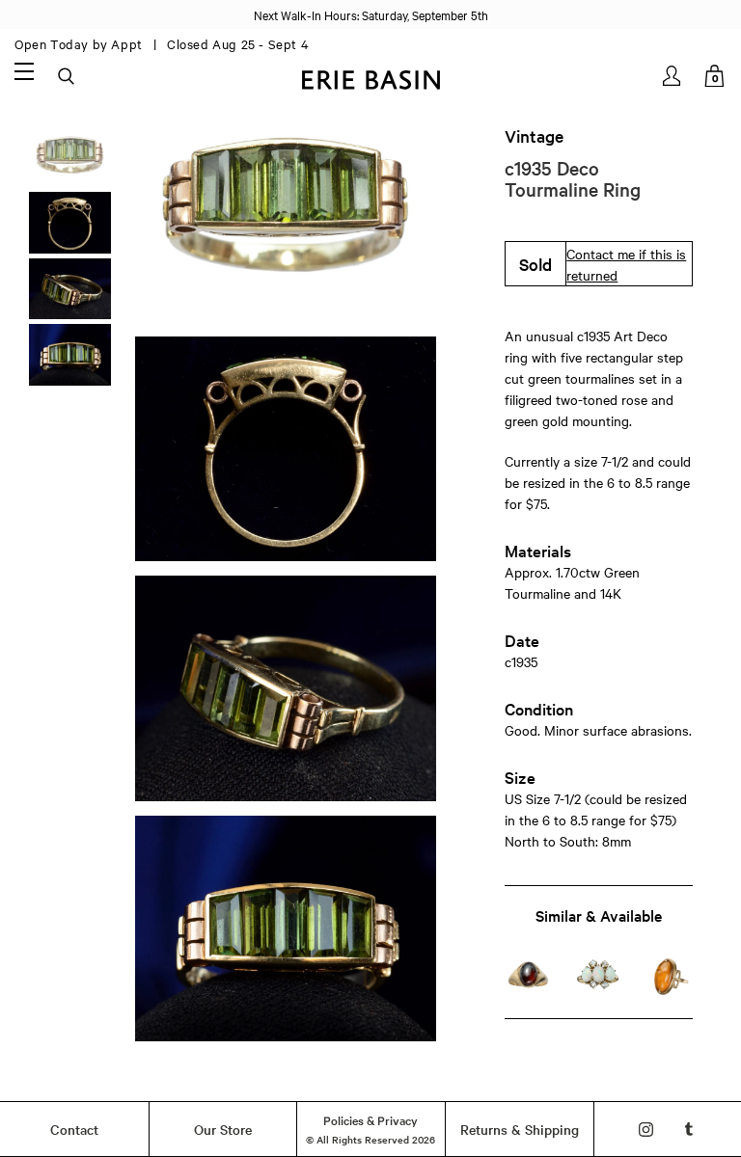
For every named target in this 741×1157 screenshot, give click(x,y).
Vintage (534, 136)
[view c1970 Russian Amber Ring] (669, 976)
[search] (67, 77)
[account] (673, 76)
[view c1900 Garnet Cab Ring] (529, 976)
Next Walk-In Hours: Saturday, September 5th (371, 14)
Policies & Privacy (370, 1119)
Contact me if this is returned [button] (626, 264)
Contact (74, 1129)
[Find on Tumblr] (689, 1129)
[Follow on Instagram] (646, 1129)
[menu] (24, 70)
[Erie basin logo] (370, 78)
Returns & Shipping (519, 1129)
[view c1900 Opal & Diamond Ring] (598, 976)
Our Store (223, 1129)
